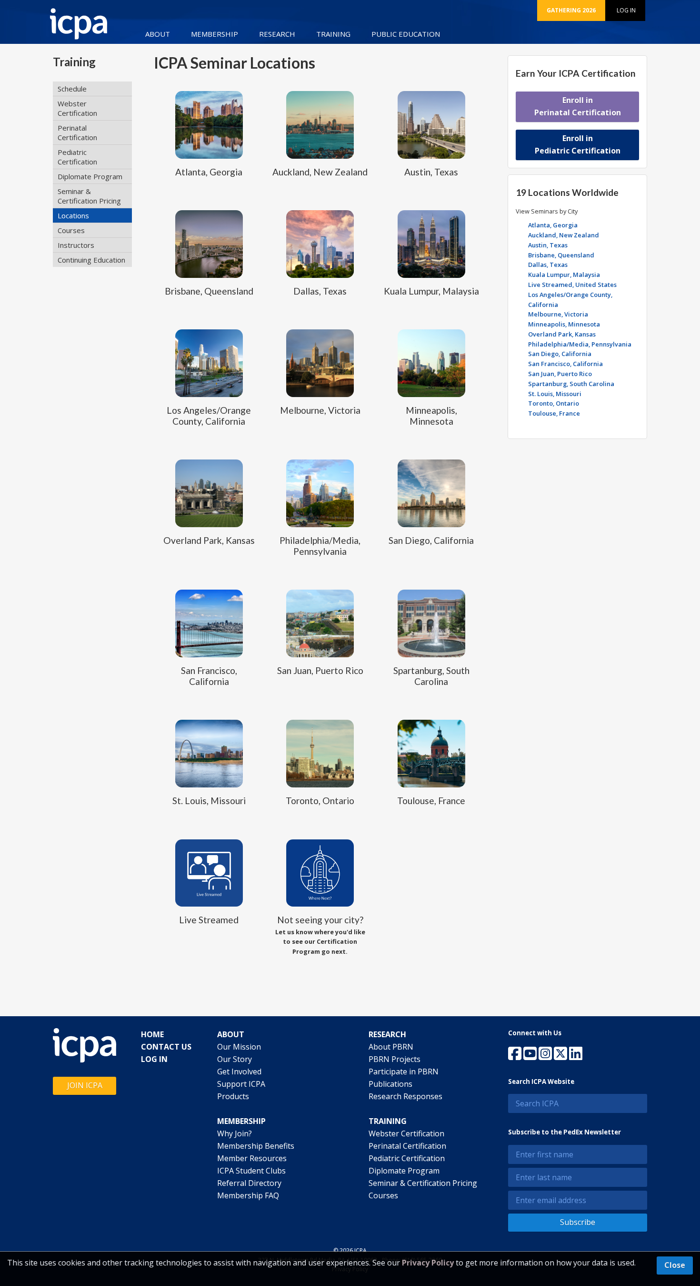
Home (152, 1034)
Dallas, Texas (548, 264)
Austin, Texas (548, 245)
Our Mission (239, 1046)
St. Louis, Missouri (554, 393)
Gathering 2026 (571, 10)
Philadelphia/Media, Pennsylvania (579, 344)
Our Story (234, 1059)
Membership (214, 34)
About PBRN (391, 1046)
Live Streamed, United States (572, 284)
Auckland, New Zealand (563, 235)
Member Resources (252, 1158)
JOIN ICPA (84, 1085)
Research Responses (405, 1096)
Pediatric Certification (77, 156)
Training (333, 34)
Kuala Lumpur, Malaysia (564, 274)
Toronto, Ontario (553, 403)
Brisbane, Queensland (561, 255)
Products (233, 1096)
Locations (73, 215)
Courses (71, 230)
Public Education (405, 34)
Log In (626, 10)
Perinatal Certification (77, 132)
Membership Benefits (255, 1146)
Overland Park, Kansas (562, 334)
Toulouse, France (554, 413)
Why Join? (234, 1133)
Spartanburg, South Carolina (571, 383)
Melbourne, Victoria (558, 314)
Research (277, 34)
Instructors (76, 245)
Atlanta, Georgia (553, 225)
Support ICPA (241, 1084)
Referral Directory (249, 1183)
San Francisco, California (565, 363)
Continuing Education (91, 260)
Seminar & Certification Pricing (89, 195)
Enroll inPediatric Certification (577, 144)
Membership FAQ (248, 1195)
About (157, 34)
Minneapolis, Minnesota (564, 324)
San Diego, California (559, 353)
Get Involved (239, 1071)
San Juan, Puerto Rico (560, 373)
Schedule (72, 88)
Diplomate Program (90, 176)
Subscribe (577, 1222)
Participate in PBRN (404, 1071)
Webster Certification (77, 108)
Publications (390, 1084)
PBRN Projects (394, 1059)
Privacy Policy (428, 1262)
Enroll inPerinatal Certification (577, 106)
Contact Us (166, 1046)
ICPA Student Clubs (251, 1170)
